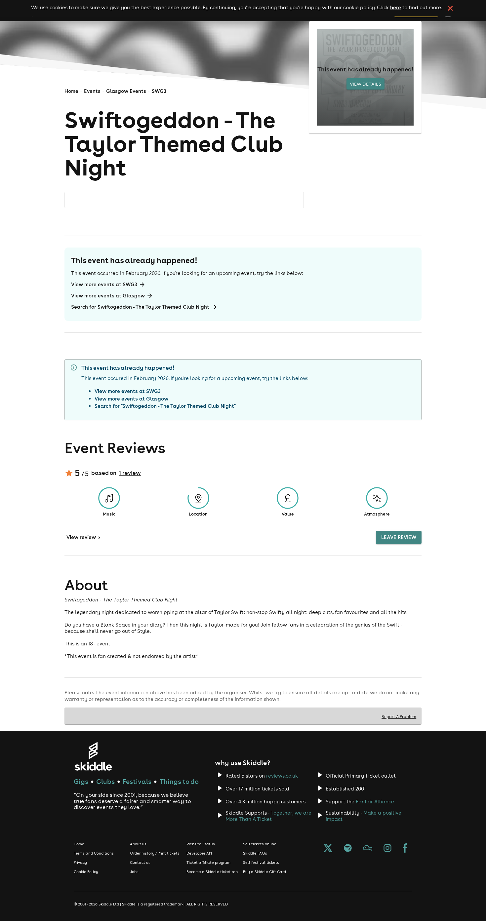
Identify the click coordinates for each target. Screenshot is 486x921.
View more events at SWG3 (104, 284)
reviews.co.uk (282, 776)
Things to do (179, 781)
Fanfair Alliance (375, 801)
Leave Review (398, 537)
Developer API (199, 853)
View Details (365, 84)
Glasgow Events (126, 91)
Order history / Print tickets (155, 853)
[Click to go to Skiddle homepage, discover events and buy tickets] (93, 756)
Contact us (140, 862)
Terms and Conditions (94, 853)
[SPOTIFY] (348, 848)
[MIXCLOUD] (368, 848)
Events (92, 91)
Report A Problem (399, 716)
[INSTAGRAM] (387, 848)
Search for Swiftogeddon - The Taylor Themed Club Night (140, 307)
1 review (130, 473)
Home (71, 91)
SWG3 (159, 91)
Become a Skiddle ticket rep (212, 871)
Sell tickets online (259, 844)
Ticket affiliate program (208, 862)
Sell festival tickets (261, 862)
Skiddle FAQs (255, 853)
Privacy (80, 862)
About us (138, 844)
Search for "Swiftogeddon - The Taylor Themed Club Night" (165, 406)
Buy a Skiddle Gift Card (264, 871)
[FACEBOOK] (405, 848)
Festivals (137, 781)
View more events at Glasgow (108, 295)
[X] (328, 848)
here (395, 7)
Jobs (134, 871)
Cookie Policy (86, 871)
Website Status (200, 844)
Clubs (105, 781)
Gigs (81, 781)
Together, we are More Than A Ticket (268, 816)
